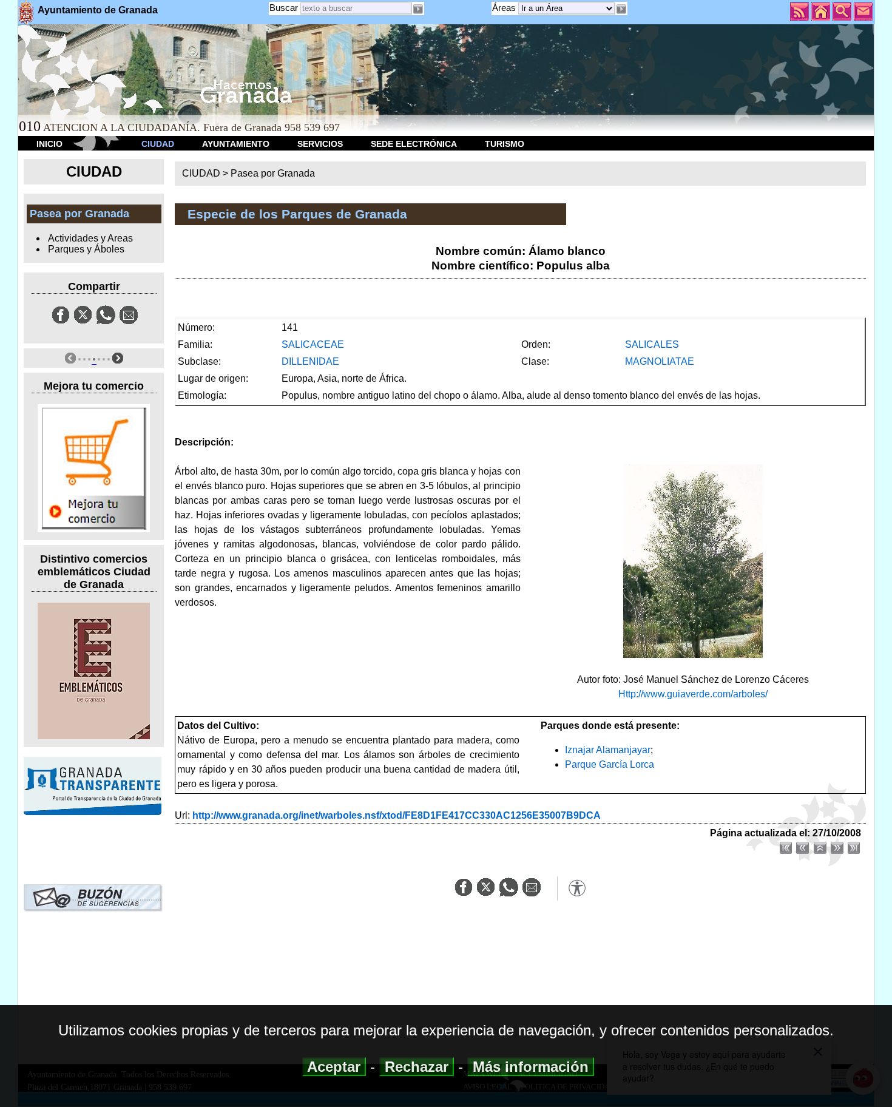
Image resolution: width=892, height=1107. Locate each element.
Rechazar (416, 1066)
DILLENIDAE (310, 361)
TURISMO (504, 144)
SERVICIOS (320, 144)
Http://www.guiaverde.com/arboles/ (693, 694)
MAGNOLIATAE (659, 361)
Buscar (283, 7)
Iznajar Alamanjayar (607, 750)
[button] (621, 9)
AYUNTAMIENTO (235, 144)
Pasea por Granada (273, 173)
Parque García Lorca (609, 764)
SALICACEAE (313, 344)
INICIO (49, 144)
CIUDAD (157, 144)
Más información (530, 1066)
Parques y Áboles (86, 249)
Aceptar (334, 1066)
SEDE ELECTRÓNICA (414, 144)
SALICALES (652, 344)
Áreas (505, 7)
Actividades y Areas (90, 238)
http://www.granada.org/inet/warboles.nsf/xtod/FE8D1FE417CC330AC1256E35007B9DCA (396, 815)
